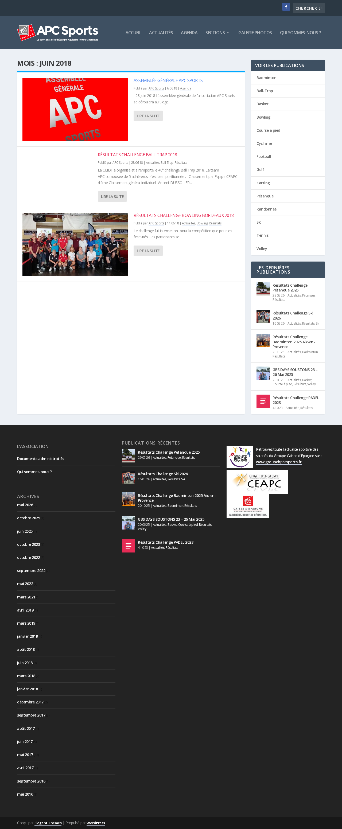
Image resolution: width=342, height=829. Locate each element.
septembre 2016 (31, 781)
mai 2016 (25, 794)
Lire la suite (148, 115)
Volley (261, 248)
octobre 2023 (28, 544)
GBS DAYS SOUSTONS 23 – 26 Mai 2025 (295, 372)
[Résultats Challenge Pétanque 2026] (263, 288)
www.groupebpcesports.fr (279, 461)
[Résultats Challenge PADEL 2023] (263, 401)
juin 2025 (25, 531)
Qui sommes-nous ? (300, 33)
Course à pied (268, 130)
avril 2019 (25, 610)
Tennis (262, 235)
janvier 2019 (27, 636)
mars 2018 (26, 675)
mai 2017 (25, 754)
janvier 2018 (27, 688)
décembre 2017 (30, 702)
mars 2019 (26, 623)
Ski (259, 222)
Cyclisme (264, 143)
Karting (263, 182)
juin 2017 (25, 741)
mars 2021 (26, 597)
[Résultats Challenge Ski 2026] (263, 316)
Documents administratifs (40, 458)
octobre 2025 (28, 517)
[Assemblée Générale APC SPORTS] (75, 109)
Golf (260, 169)
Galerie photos (255, 33)
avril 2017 (25, 767)
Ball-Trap (167, 162)
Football (263, 156)
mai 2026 (25, 504)
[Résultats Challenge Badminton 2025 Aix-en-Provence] (263, 340)
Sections (215, 33)
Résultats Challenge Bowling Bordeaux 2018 (184, 215)
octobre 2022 (28, 557)
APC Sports (156, 88)
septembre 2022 (31, 570)
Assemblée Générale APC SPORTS (168, 80)
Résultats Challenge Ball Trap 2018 (137, 155)
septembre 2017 (31, 715)
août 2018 (26, 649)
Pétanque (264, 196)
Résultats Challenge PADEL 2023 (296, 400)
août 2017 (26, 728)
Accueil (133, 33)
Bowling (202, 223)
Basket (262, 103)
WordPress (96, 822)
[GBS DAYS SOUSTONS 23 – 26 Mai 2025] (263, 373)
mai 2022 (25, 583)
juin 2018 (25, 662)
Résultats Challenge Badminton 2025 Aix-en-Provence (294, 341)
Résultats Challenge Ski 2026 (293, 315)
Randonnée (266, 209)
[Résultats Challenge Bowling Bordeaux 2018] (75, 244)
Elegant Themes (47, 822)
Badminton (266, 77)
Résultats (181, 162)
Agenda (189, 33)
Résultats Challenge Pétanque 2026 (290, 288)
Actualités (161, 33)
